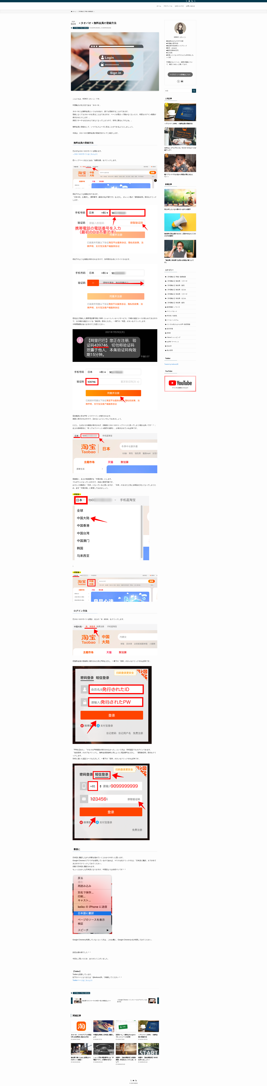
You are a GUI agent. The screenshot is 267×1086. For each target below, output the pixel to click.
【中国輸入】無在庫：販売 (176, 285)
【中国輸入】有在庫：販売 (176, 302)
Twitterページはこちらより (83, 980)
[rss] (192, 1)
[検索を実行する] (194, 91)
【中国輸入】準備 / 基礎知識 (80, 28)
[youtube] (189, 1)
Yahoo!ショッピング (173, 337)
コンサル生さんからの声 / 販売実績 (178, 324)
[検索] (194, 1)
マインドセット (172, 311)
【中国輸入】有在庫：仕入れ (176, 298)
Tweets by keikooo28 (171, 364)
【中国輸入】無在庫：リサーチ (177, 281)
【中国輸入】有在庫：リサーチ (177, 294)
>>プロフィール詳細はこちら (180, 74)
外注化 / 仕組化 (172, 315)
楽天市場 (170, 328)
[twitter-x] (186, 1)
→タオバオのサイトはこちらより (85, 154)
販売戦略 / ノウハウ (173, 307)
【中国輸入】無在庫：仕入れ (176, 289)
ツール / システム (172, 320)
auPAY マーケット (173, 342)
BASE (169, 333)
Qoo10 (169, 346)
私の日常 (170, 350)
